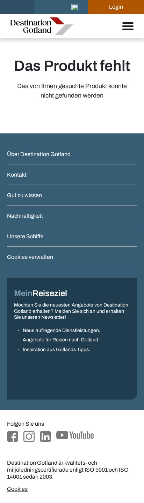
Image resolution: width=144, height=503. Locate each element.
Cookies (17, 489)
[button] (74, 7)
